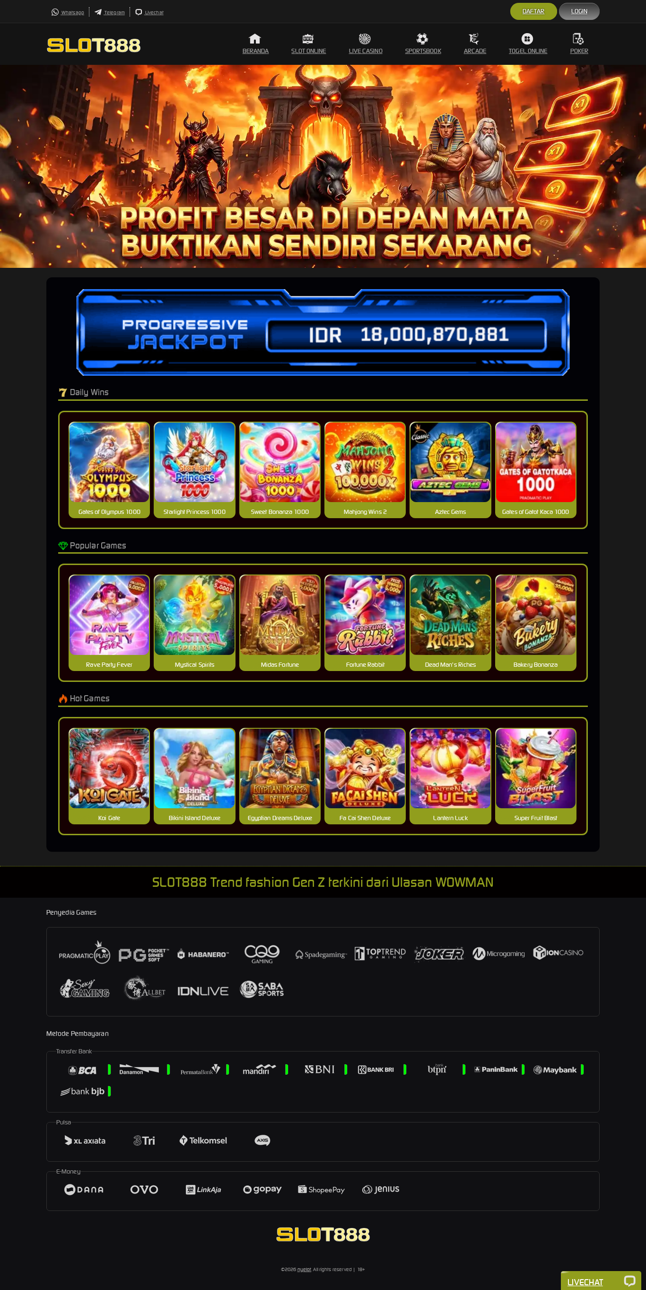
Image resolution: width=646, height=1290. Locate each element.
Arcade (475, 51)
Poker (579, 51)
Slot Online (308, 51)
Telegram (114, 12)
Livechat (154, 12)
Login (579, 11)
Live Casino (366, 51)
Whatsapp (72, 12)
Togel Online (528, 51)
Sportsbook (423, 51)
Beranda (256, 51)
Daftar (534, 11)
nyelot (304, 1269)
